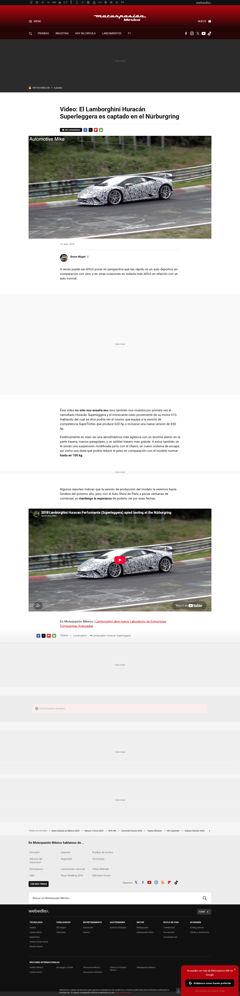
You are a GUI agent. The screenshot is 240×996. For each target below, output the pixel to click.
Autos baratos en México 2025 (65, 831)
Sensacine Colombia (92, 972)
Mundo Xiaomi (36, 946)
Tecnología (98, 858)
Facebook (186, 33)
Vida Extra (60, 932)
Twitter (198, 33)
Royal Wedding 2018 (72, 875)
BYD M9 (113, 831)
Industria (62, 33)
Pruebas (43, 33)
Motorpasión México (120, 16)
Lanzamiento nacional (73, 869)
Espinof (86, 932)
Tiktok (209, 33)
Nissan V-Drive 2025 (94, 831)
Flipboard (96, 130)
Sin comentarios (72, 130)
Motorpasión (142, 927)
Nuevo (202, 21)
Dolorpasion (36, 869)
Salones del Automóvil (36, 860)
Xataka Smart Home (39, 942)
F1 (129, 33)
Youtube (204, 33)
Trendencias (169, 927)
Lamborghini (80, 635)
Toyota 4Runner (154, 831)
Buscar (205, 898)
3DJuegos (61, 927)
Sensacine (88, 927)
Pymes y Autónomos (199, 932)
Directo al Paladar (118, 927)
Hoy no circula (85, 33)
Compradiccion (170, 937)
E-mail (101, 130)
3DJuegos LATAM (64, 967)
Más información (123, 992)
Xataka (33, 927)
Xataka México (36, 967)
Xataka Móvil (35, 932)
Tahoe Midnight (100, 869)
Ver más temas (38, 884)
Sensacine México (91, 967)
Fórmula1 (35, 852)
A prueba (58, 88)
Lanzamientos (111, 33)
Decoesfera (168, 932)
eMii (32, 875)
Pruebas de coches (102, 852)
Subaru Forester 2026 (194, 831)
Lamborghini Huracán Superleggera (112, 635)
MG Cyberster (173, 831)
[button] (79, 257)
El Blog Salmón (197, 927)
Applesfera (35, 937)
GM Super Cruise (101, 875)
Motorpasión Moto (145, 932)
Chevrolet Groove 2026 (132, 831)
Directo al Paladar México (118, 968)
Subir (202, 911)
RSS (162, 882)
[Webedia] (39, 911)
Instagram (192, 33)
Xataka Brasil (36, 972)
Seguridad (66, 858)
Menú (37, 21)
